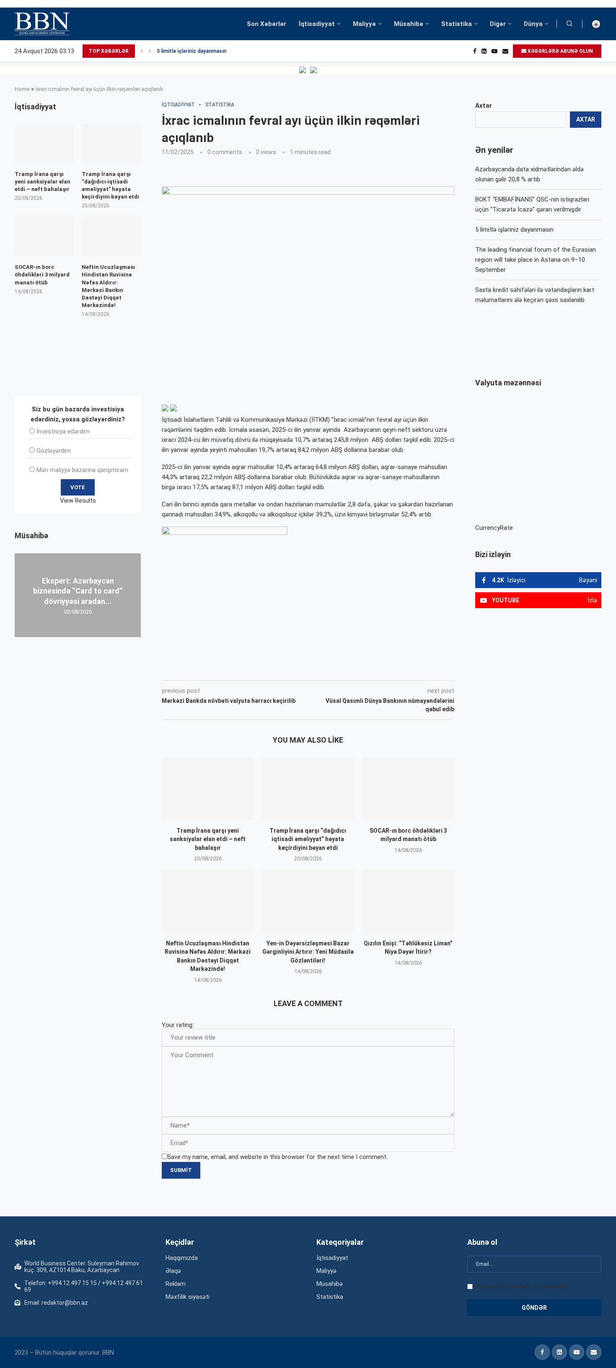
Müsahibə (408, 24)
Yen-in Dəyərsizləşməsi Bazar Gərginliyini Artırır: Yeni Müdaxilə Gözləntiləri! (308, 952)
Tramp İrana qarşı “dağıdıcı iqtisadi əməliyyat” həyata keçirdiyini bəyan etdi (307, 839)
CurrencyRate (494, 528)
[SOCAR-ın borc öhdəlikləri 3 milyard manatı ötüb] (408, 788)
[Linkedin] (484, 51)
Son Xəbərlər (266, 24)
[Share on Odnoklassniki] (293, 668)
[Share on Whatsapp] (311, 668)
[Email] (505, 51)
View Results (78, 500)
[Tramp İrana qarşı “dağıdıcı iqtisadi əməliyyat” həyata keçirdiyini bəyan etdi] (308, 788)
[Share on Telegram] (331, 668)
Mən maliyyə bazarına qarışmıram (82, 470)
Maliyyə (364, 24)
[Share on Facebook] (236, 668)
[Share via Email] (350, 668)
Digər (498, 24)
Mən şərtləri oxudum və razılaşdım (521, 1286)
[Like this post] (217, 668)
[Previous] (141, 51)
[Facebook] (475, 51)
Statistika (456, 24)
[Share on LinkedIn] (274, 668)
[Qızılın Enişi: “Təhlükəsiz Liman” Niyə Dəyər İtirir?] (408, 901)
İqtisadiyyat (317, 24)
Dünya (533, 24)
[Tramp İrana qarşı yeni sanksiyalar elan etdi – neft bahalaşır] (208, 788)
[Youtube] (494, 51)
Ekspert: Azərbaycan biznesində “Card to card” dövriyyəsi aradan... (77, 591)
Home (22, 89)
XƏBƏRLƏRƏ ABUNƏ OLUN (559, 51)
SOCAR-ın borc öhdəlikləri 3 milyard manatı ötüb (42, 274)
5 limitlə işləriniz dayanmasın (191, 51)
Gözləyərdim (53, 450)
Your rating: (178, 1025)
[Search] (569, 24)
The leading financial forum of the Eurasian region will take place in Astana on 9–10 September (535, 260)
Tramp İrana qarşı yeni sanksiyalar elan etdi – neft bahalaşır (208, 839)
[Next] (150, 51)
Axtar (483, 105)
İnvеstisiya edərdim (63, 431)
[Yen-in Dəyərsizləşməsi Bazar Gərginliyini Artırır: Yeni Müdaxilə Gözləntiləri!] (308, 901)
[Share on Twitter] (255, 668)
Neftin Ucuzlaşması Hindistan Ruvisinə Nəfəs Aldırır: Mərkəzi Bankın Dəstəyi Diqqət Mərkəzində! (108, 286)
